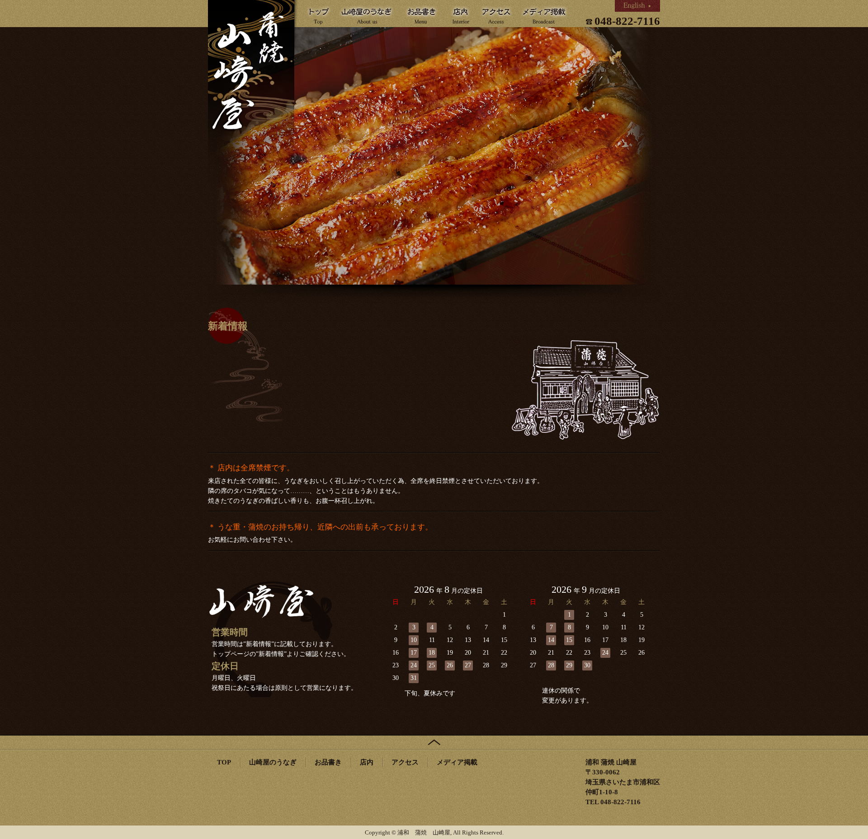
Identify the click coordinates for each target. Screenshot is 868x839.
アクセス (405, 762)
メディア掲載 (457, 762)
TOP (224, 762)
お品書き (328, 762)
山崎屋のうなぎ (273, 762)
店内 (366, 762)
